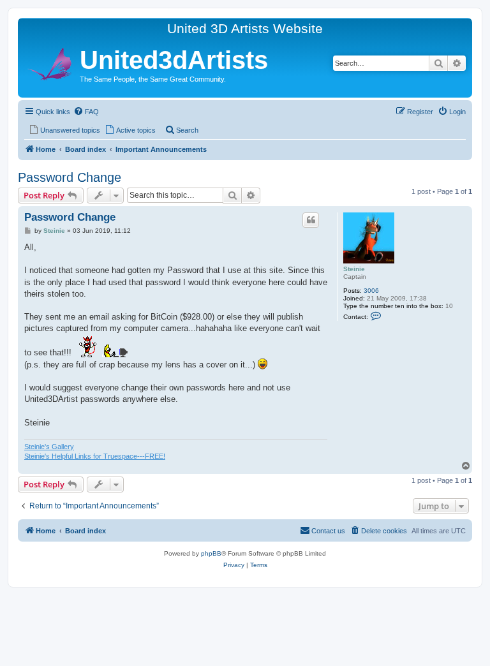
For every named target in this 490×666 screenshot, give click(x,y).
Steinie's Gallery (49, 446)
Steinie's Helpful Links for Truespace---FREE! (94, 456)
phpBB (211, 553)
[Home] (50, 62)
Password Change (69, 177)
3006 (371, 290)
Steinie (354, 268)
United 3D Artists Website (245, 28)
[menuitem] (86, 111)
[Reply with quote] (310, 220)
